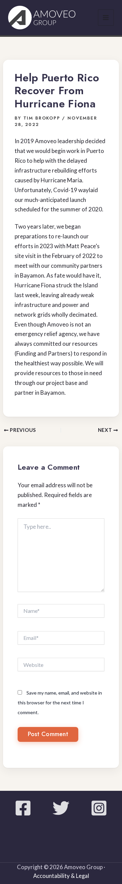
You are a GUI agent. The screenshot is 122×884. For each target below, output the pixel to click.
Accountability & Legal (61, 876)
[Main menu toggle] (106, 17)
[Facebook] (23, 808)
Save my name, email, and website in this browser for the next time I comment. (60, 702)
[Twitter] (61, 808)
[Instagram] (98, 808)
